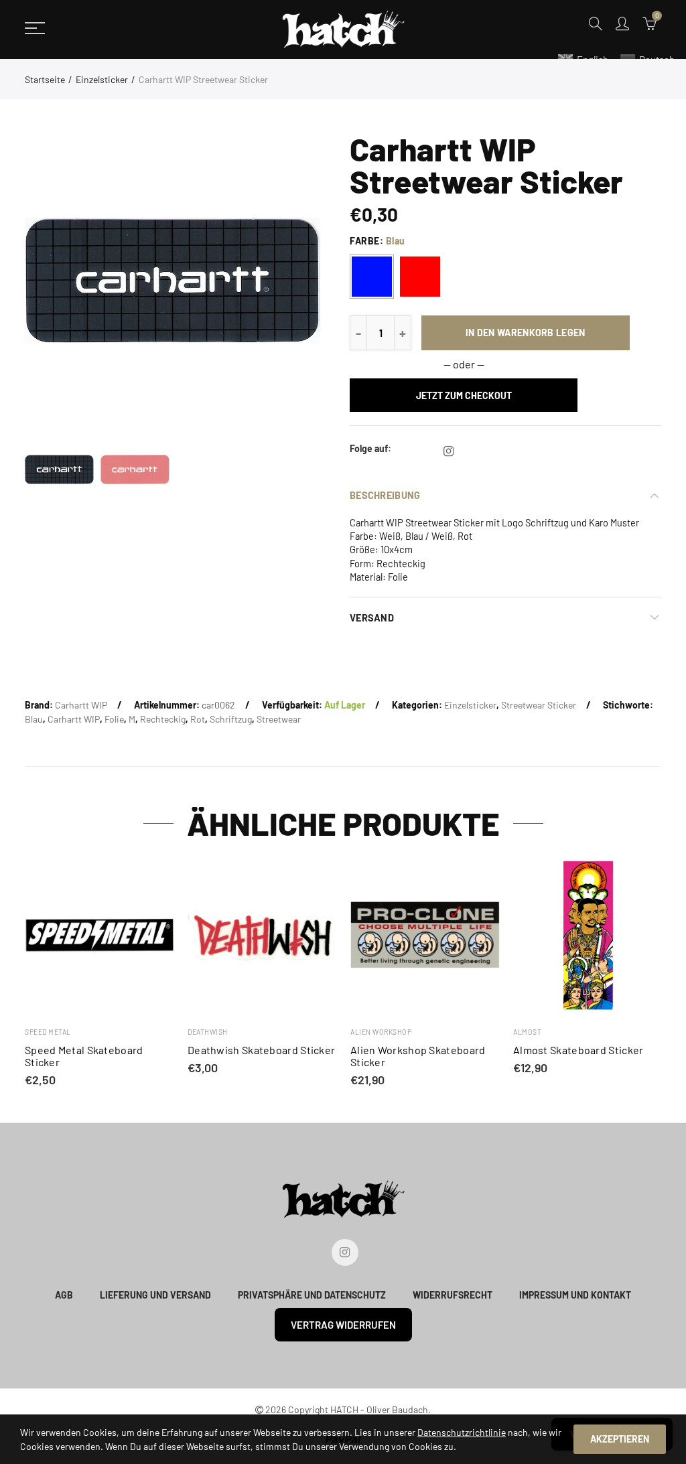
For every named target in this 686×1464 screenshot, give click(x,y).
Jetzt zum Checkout (464, 395)
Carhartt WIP (81, 705)
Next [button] (284, 280)
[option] (172, 280)
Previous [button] (60, 280)
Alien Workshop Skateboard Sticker (418, 1056)
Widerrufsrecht (452, 1295)
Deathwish (208, 1031)
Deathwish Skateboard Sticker (261, 1050)
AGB (64, 1295)
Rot (197, 719)
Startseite (45, 79)
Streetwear (279, 719)
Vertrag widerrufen (343, 1325)
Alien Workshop (380, 1031)
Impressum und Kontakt (575, 1295)
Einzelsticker (102, 79)
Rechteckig (163, 719)
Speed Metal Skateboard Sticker (84, 1056)
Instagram (448, 451)
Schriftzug (231, 719)
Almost (527, 1031)
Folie (114, 719)
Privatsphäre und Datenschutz (312, 1295)
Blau (34, 719)
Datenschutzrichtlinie (461, 1432)
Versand (372, 617)
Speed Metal (48, 1031)
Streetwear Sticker (538, 705)
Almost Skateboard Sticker (578, 1050)
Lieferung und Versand (155, 1295)
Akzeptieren (619, 1439)
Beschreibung (385, 495)
